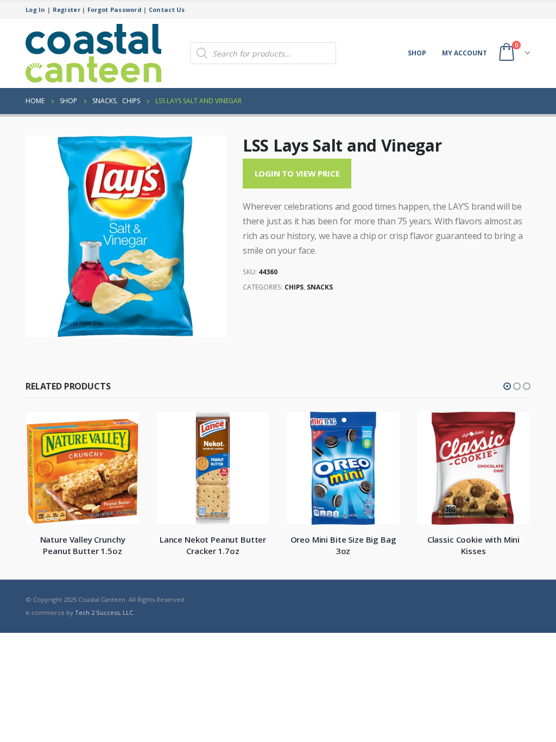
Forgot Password (114, 9)
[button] (507, 386)
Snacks (320, 287)
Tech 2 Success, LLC (104, 612)
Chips (294, 287)
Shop (417, 53)
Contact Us (167, 9)
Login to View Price (297, 173)
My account (464, 53)
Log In (36, 9)
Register (66, 9)
